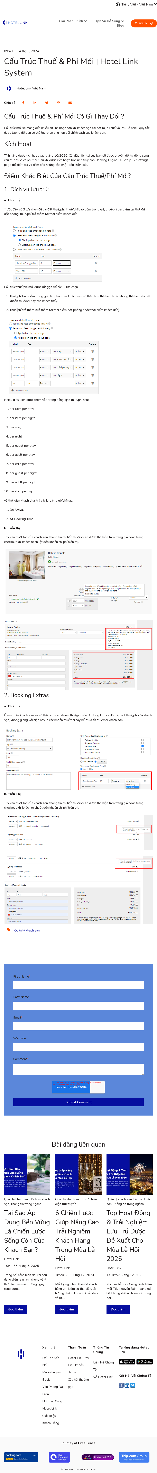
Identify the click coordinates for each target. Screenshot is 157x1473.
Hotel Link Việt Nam (31, 88)
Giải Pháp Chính (71, 21)
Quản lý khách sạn (27, 930)
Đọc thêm (15, 1309)
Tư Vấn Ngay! (144, 23)
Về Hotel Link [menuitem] (103, 1377)
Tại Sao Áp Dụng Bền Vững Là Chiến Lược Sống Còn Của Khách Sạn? (27, 1231)
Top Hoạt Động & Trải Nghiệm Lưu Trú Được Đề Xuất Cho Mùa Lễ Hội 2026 (128, 1235)
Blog (120, 25)
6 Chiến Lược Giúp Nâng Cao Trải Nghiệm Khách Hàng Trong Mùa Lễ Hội (77, 1235)
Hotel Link (11, 1259)
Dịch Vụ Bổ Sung (107, 21)
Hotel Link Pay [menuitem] (78, 1358)
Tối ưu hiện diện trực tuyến (76, 1201)
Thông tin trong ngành (26, 1204)
